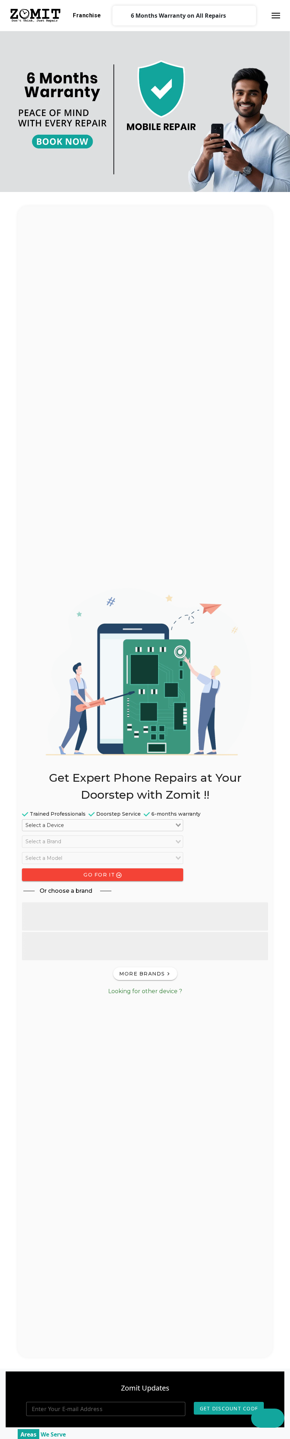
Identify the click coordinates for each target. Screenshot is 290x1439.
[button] (276, 15)
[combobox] (102, 825)
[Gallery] (145, 110)
